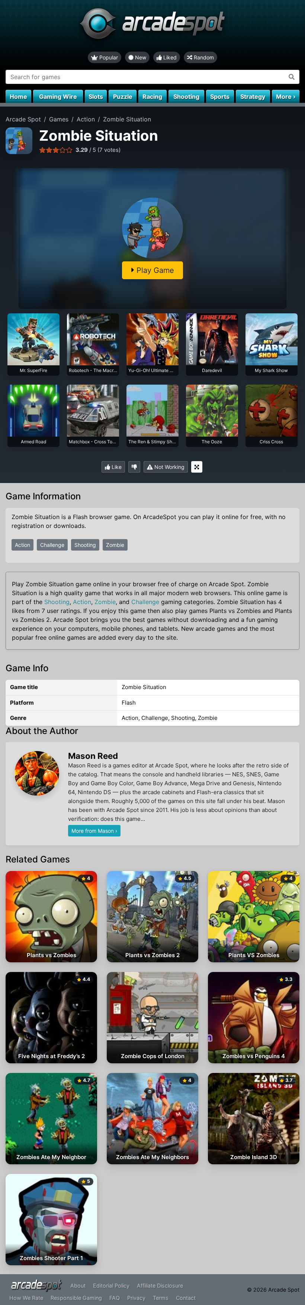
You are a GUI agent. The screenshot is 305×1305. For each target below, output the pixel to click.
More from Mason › (94, 831)
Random (203, 57)
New (140, 57)
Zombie (115, 545)
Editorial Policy (111, 1285)
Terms (160, 1298)
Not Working (168, 467)
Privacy (136, 1298)
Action (22, 545)
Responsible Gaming (76, 1298)
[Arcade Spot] (152, 26)
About (78, 1285)
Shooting (85, 545)
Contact (186, 1298)
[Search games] (291, 77)
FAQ (114, 1298)
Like (116, 467)
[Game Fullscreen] (196, 467)
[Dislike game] (134, 467)
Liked (169, 57)
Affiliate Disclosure (160, 1285)
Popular (108, 57)
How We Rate (26, 1298)
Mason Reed (93, 756)
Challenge (52, 545)
